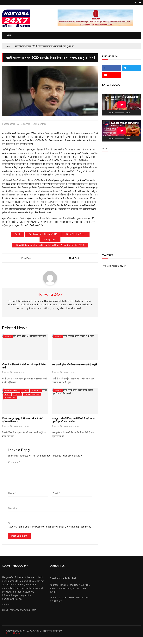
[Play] (105, 112)
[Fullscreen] (137, 112)
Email (56, 493)
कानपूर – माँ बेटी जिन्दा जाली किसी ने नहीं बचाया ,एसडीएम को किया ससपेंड (73, 420)
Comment (14, 462)
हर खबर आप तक (10, 398)
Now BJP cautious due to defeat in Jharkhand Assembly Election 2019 (50, 245)
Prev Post (26, 258)
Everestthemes (14, 633)
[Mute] (132, 112)
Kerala (8, 337)
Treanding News (32, 394)
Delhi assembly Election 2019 (43, 234)
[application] (121, 104)
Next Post (74, 258)
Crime (24, 391)
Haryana (35, 391)
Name (12, 493)
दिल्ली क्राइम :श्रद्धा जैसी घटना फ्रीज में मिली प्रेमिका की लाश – (22, 420)
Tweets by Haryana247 (114, 265)
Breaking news (11, 391)
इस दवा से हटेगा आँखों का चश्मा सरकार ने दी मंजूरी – (74, 366)
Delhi (17, 234)
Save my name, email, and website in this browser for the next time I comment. (50, 526)
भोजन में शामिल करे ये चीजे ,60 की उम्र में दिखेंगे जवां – (24, 366)
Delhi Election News (75, 234)
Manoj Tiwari (50, 239)
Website (12, 508)
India (7, 394)
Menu (9, 35)
